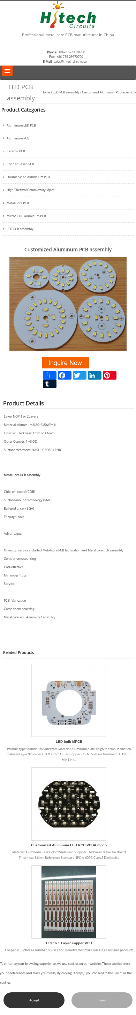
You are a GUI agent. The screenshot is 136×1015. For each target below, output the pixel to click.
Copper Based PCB (20, 164)
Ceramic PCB (16, 151)
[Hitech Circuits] (68, 27)
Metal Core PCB (18, 203)
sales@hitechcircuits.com (71, 61)
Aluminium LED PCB (21, 125)
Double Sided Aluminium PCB (28, 177)
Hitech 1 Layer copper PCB (69, 943)
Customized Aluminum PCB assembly (109, 92)
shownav (7, 71)
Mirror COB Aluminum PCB (26, 216)
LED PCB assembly (66, 92)
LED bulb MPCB (69, 741)
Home (45, 92)
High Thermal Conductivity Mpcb (31, 190)
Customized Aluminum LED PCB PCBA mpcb (69, 845)
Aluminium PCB (18, 138)
